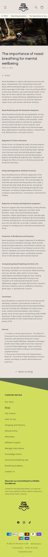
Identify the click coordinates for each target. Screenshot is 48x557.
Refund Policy (11, 431)
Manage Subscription (14, 448)
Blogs (7, 407)
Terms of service (31, 548)
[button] (5, 7)
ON (27, 544)
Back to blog (25, 371)
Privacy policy (17, 548)
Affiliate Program (13, 442)
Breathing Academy (18, 16)
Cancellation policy (25, 552)
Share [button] (7, 75)
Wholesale (9, 436)
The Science (10, 413)
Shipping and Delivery (15, 425)
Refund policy (36, 544)
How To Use (10, 419)
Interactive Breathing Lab (16, 460)
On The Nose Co (19, 544)
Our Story (9, 402)
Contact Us (10, 471)
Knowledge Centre (13, 454)
